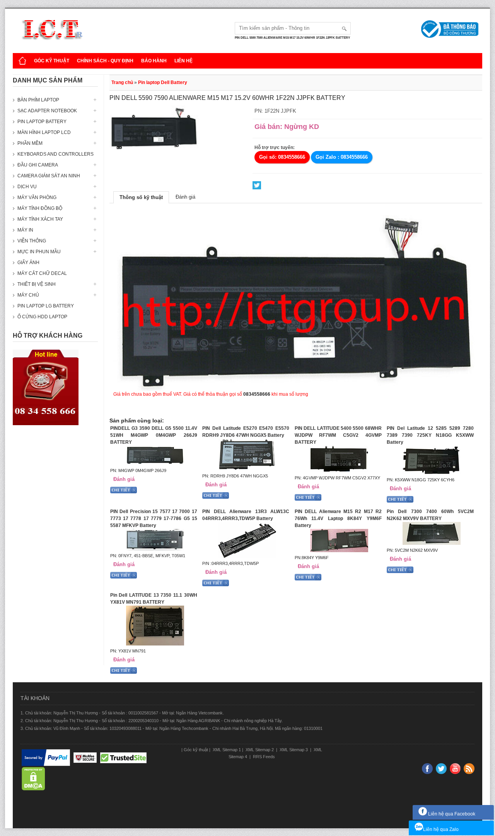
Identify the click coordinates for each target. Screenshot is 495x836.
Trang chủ (122, 82)
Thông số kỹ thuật (141, 197)
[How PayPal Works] (45, 757)
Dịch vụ (27, 186)
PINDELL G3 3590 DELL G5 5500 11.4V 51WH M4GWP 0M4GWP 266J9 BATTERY (153, 435)
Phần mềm (30, 143)
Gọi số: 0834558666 (282, 157)
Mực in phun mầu (39, 251)
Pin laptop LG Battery (45, 306)
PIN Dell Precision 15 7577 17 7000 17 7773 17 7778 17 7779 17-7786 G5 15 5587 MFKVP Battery (153, 518)
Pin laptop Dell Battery (162, 82)
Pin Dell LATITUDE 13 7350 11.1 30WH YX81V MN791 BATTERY (153, 598)
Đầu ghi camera (37, 165)
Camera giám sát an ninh (48, 176)
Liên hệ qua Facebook (451, 814)
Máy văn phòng (36, 197)
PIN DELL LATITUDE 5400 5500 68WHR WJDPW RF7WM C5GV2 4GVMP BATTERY (338, 435)
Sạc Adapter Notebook (47, 110)
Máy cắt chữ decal (42, 273)
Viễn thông (31, 241)
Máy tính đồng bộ (39, 208)
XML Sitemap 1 (226, 749)
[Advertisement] (55, 549)
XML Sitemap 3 (293, 749)
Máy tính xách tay (40, 219)
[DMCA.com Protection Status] (33, 779)
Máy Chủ (28, 295)
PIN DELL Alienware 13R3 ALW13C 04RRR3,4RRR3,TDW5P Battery (245, 515)
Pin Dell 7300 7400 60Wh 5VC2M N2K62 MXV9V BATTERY (430, 515)
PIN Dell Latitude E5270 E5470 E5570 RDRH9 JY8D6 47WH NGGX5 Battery (245, 432)
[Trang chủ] (22, 61)
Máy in (25, 230)
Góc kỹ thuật (51, 61)
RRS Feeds (263, 756)
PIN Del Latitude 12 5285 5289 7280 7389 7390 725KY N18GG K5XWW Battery (430, 435)
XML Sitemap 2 (259, 749)
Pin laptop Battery (42, 121)
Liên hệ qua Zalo (441, 829)
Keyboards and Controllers (55, 154)
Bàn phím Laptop (38, 100)
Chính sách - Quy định (105, 61)
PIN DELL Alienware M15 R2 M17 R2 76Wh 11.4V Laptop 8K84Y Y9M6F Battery (338, 518)
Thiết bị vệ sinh (36, 284)
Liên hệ (183, 61)
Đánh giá (185, 197)
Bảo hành (154, 61)
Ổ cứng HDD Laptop (42, 316)
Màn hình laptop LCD (44, 132)
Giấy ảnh (28, 262)
